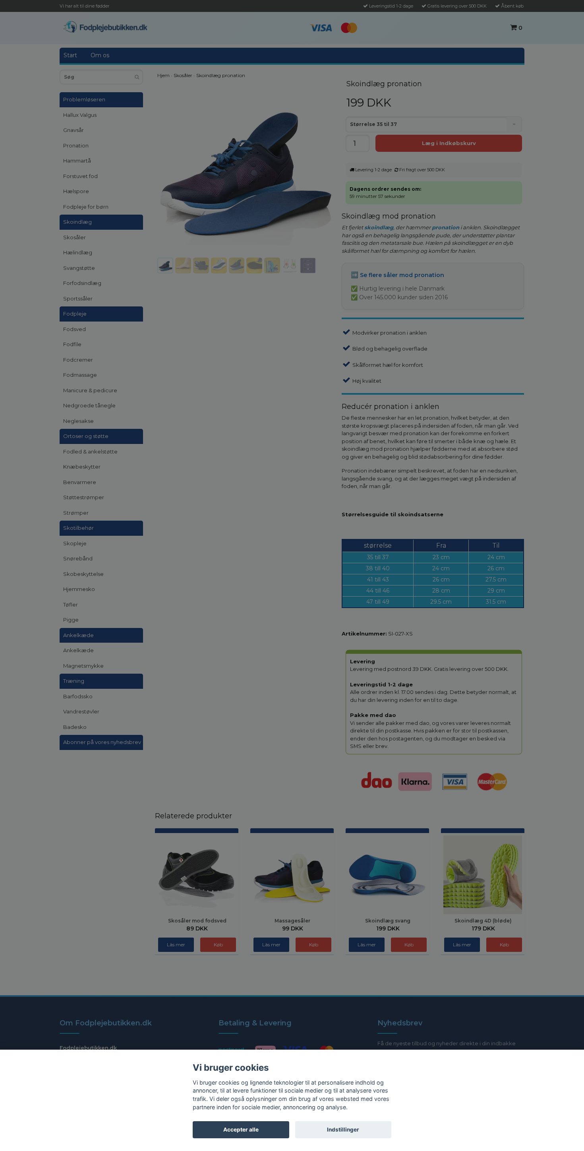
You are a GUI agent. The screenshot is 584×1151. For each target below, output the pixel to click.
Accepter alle (241, 1129)
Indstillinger (343, 1129)
